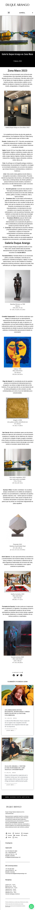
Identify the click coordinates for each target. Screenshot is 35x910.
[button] (8, 12)
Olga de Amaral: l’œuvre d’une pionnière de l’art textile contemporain (15, 767)
